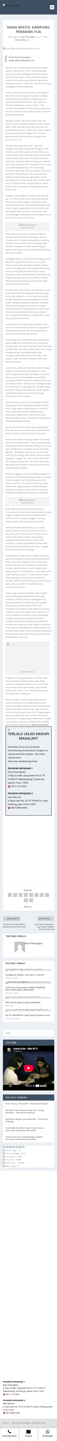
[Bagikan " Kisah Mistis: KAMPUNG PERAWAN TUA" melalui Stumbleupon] (47, 895)
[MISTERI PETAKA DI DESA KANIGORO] (29, 998)
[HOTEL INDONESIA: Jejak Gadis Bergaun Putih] (29, 1010)
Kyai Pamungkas (28, 37)
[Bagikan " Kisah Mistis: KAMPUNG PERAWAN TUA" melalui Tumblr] (25, 895)
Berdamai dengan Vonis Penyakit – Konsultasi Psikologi (27, 1120)
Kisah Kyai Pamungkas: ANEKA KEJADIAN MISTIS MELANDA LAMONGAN (25, 988)
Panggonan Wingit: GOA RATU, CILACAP (25, 975)
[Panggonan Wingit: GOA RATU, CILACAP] (29, 970)
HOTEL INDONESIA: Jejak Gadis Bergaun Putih (28, 1015)
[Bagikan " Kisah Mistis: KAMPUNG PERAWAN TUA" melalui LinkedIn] (36, 895)
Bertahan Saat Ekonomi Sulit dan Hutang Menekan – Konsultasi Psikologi (25, 1111)
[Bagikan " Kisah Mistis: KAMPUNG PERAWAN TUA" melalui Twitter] (15, 895)
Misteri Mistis (20, 40)
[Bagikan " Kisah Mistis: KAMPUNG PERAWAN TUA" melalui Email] (25, 900)
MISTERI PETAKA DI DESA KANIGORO (23, 1002)
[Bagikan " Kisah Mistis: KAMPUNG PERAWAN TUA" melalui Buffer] (41, 895)
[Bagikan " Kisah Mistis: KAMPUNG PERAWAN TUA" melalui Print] (31, 900)
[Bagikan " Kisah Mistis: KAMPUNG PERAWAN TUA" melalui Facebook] (10, 895)
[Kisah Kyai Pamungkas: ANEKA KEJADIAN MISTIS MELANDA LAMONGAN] (29, 983)
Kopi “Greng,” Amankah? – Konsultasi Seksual (27, 1103)
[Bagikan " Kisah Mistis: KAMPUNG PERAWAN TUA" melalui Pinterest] (31, 895)
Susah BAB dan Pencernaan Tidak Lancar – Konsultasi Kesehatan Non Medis (25, 1129)
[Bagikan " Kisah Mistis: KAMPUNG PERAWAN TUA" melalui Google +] (20, 895)
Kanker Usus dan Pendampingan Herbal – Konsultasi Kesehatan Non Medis (25, 1138)
